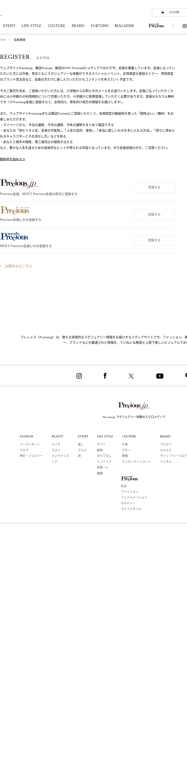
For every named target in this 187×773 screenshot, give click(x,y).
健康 (100, 473)
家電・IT (102, 468)
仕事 (125, 444)
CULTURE (129, 436)
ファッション (129, 492)
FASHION (26, 436)
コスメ (56, 450)
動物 (100, 450)
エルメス (166, 450)
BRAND (165, 436)
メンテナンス (60, 456)
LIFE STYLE (105, 436)
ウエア (24, 450)
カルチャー (128, 503)
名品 (124, 486)
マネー (126, 450)
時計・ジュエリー (31, 456)
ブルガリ (166, 444)
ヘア (54, 462)
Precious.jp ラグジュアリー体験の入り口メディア (134, 417)
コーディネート (30, 444)
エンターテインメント (136, 462)
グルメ (82, 450)
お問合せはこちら (18, 266)
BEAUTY (57, 436)
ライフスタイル (131, 509)
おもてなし (104, 456)
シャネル (166, 462)
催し (81, 444)
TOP (2, 40)
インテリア (104, 462)
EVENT (83, 436)
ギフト (101, 444)
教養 (125, 456)
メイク (56, 444)
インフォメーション (134, 497)
